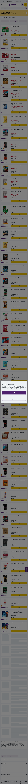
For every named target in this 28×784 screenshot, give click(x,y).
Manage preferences (14, 399)
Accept (14, 392)
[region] (14, 392)
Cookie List (21, 388)
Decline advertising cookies (14, 395)
